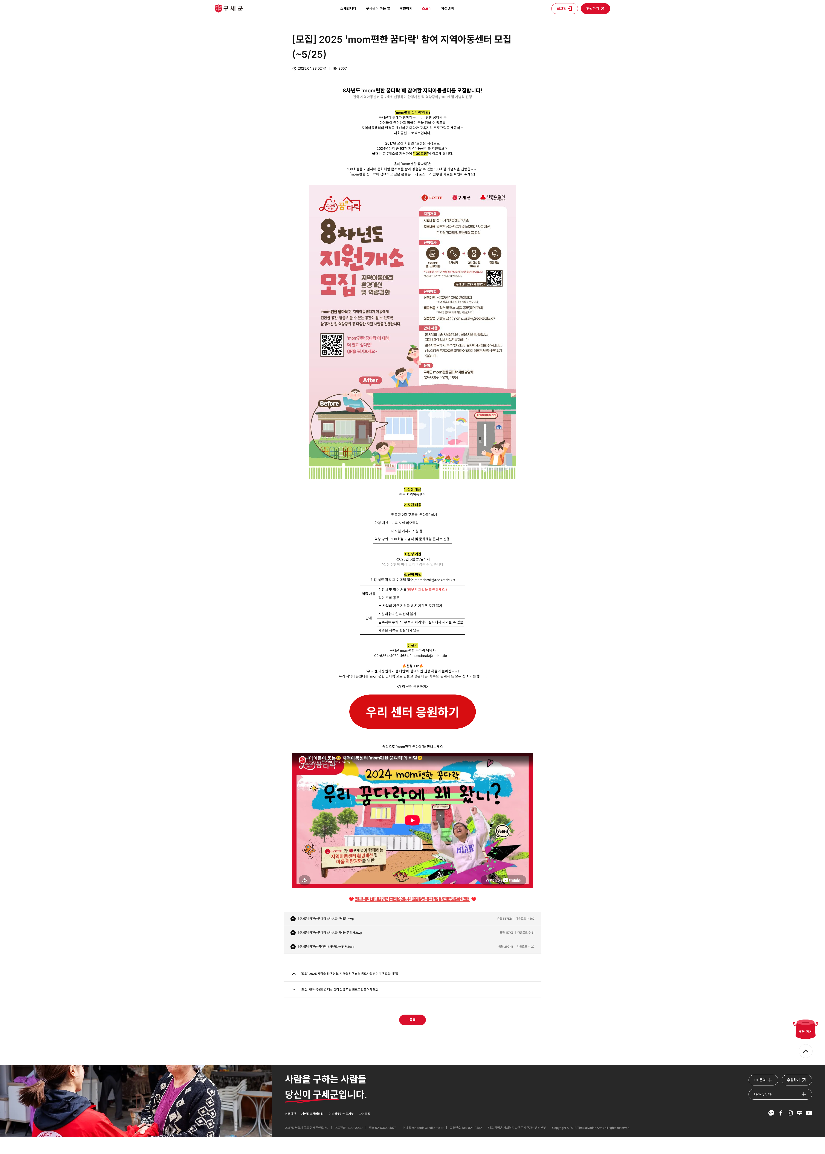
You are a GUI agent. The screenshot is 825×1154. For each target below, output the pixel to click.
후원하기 (592, 8)
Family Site (763, 1094)
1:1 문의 (760, 1080)
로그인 (562, 8)
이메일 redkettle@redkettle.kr (423, 1128)
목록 (412, 1020)
